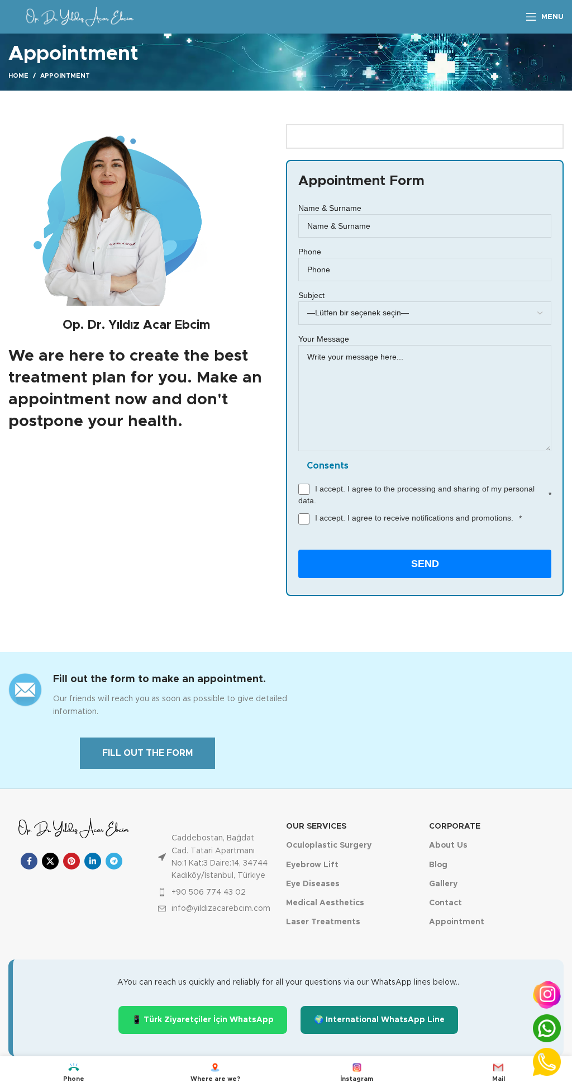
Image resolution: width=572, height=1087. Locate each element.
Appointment (452, 922)
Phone (309, 251)
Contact (445, 903)
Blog (438, 865)
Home (18, 76)
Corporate (452, 826)
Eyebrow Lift (312, 865)
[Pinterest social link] (71, 861)
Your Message (323, 338)
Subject (311, 295)
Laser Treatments (323, 922)
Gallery (443, 884)
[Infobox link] (163, 695)
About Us (448, 845)
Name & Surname (329, 208)
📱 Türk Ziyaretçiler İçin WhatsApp (203, 1020)
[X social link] (50, 861)
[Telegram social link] (114, 861)
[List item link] (214, 892)
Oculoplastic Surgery (328, 845)
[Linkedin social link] (92, 861)
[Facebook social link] (29, 861)
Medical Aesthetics (325, 903)
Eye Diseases (313, 884)
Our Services (316, 826)
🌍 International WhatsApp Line (379, 1020)
